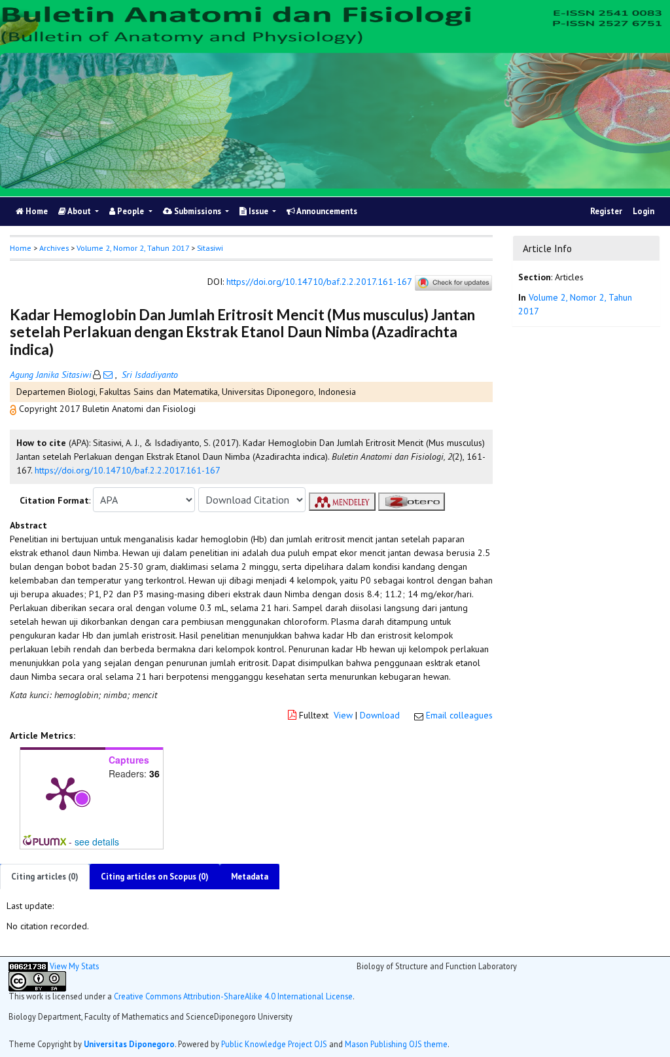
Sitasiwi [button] (210, 248)
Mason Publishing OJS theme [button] (396, 1044)
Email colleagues (459, 715)
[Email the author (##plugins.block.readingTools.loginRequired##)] (108, 374)
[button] (14, 409)
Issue (258, 211)
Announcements (326, 211)
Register (606, 211)
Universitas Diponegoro (129, 1044)
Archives (54, 248)
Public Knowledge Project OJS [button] (274, 1044)
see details (97, 841)
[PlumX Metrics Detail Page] (63, 792)
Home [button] (20, 248)
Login (643, 211)
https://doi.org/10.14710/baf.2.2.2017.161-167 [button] (127, 470)
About (79, 211)
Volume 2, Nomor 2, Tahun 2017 (133, 248)
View (343, 715)
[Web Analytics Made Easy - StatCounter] (28, 966)
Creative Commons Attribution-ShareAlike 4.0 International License (233, 996)
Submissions (197, 211)
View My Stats (74, 966)
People (130, 211)
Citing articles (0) (45, 876)
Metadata (249, 876)
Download (380, 715)
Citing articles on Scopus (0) (155, 876)
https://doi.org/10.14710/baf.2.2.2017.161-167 (319, 282)
